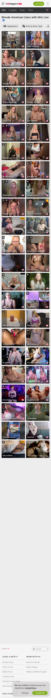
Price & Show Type (34, 26)
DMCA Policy (7, 672)
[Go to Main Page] (16, 4)
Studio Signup (32, 667)
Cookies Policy (8, 677)
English (38, 649)
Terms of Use (7, 667)
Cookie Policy (30, 688)
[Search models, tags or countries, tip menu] (47, 10)
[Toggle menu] (3, 3)
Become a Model (33, 662)
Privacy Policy (8, 662)
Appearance (12, 26)
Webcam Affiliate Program (36, 672)
